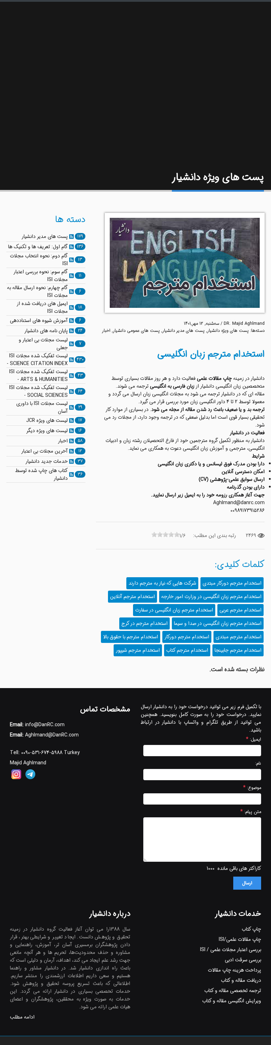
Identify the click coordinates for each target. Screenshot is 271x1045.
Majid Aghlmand (28, 763)
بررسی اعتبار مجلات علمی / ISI (230, 950)
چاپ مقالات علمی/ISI (240, 939)
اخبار (106, 330)
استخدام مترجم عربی (240, 610)
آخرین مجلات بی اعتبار (44, 451)
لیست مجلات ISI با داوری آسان (42, 407)
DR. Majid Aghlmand (244, 323)
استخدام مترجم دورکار (186, 637)
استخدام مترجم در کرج (144, 623)
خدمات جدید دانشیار (46, 461)
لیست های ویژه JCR (47, 420)
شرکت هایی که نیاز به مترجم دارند (162, 583)
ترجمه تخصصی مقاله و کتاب (232, 991)
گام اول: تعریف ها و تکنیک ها (38, 247)
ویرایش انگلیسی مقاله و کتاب (231, 1001)
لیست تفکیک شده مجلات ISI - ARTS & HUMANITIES (38, 375)
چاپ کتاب (251, 929)
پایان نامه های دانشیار (46, 331)
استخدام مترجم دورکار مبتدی (232, 583)
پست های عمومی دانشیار (136, 330)
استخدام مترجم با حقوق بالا (130, 637)
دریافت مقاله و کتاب (241, 980)
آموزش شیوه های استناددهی (39, 320)
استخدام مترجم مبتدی (238, 637)
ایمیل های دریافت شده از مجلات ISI (42, 307)
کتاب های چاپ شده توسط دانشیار (41, 474)
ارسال (247, 883)
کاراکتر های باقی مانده (239, 868)
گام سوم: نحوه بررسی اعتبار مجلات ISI (41, 275)
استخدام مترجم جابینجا (238, 650)
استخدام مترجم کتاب (187, 650)
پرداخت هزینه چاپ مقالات (234, 970)
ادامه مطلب (22, 1017)
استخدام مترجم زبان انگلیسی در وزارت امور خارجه (211, 597)
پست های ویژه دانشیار (228, 330)
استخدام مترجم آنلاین (132, 597)
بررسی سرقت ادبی (243, 960)
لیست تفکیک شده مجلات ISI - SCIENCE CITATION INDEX (37, 360)
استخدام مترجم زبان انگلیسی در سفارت (174, 610)
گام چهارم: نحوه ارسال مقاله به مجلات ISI (37, 291)
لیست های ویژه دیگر (47, 431)
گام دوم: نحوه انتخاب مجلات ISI (39, 260)
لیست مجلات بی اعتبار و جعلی (43, 344)
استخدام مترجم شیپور (138, 650)
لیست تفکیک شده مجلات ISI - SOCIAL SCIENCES (38, 391)
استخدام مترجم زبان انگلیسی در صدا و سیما (217, 623)
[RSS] (71, 236)
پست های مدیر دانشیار (183, 330)
